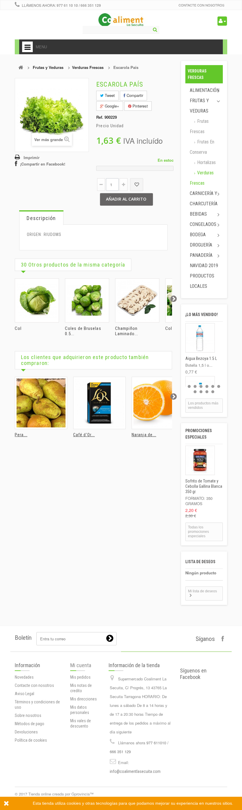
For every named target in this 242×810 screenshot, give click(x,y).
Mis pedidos (80, 677)
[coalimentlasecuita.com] (121, 20)
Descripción (41, 218)
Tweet (109, 95)
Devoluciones (26, 732)
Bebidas (198, 214)
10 (212, 391)
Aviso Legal (24, 693)
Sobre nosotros (28, 715)
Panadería (201, 255)
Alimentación (204, 90)
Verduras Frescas (88, 67)
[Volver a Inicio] (20, 67)
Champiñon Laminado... (126, 331)
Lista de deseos (200, 561)
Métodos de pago (29, 723)
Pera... (21, 434)
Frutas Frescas (199, 126)
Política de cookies (31, 740)
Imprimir (32, 157)
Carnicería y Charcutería (204, 198)
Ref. (99, 117)
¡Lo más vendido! (201, 314)
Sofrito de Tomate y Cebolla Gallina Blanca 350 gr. (203, 486)
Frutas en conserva (202, 147)
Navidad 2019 (204, 265)
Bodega (198, 234)
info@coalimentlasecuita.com (135, 771)
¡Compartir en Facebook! (42, 164)
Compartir (134, 95)
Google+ (111, 106)
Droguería (201, 245)
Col (18, 328)
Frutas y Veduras (48, 67)
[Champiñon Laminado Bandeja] (137, 300)
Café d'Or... (84, 434)
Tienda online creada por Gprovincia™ (61, 794)
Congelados (203, 224)
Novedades (24, 677)
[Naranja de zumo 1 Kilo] (158, 403)
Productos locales (202, 281)
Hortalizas (206, 162)
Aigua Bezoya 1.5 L (201, 358)
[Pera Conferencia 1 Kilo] (41, 403)
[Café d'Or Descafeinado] (99, 403)
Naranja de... (144, 434)
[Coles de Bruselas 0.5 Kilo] (87, 300)
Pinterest (139, 106)
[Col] (37, 300)
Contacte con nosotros (201, 5)
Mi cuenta (80, 665)
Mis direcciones (83, 699)
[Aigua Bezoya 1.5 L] (200, 338)
